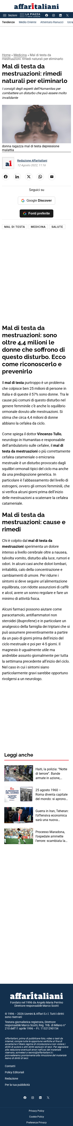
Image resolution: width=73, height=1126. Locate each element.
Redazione (11, 1078)
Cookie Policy (36, 1116)
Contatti (10, 1066)
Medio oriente (27, 22)
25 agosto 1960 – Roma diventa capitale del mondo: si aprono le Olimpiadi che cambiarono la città (51, 794)
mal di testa (14, 226)
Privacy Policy (36, 1111)
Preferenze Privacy (36, 1122)
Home (6, 55)
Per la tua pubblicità (17, 1084)
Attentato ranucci (51, 22)
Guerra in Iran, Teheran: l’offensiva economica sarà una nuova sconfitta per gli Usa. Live (52, 815)
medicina (38, 226)
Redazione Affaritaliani (32, 160)
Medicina (20, 55)
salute (57, 226)
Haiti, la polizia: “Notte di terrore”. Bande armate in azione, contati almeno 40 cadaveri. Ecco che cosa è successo (51, 774)
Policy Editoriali (14, 1072)
